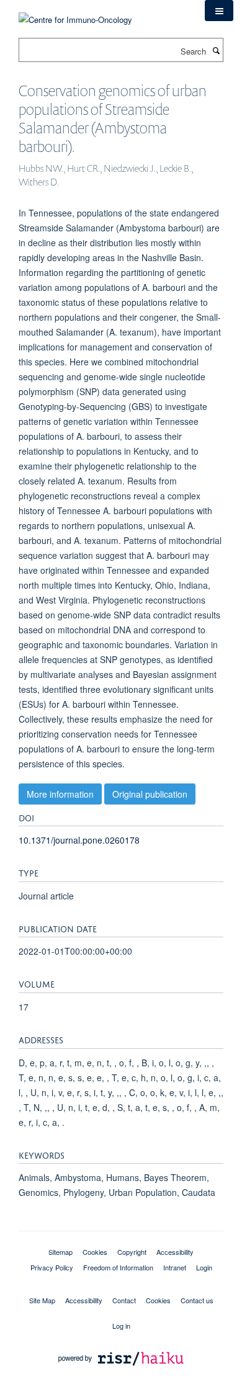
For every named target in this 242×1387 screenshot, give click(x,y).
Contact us (197, 1300)
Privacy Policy (51, 1267)
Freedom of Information (118, 1267)
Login (204, 1267)
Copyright (131, 1252)
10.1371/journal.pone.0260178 (79, 840)
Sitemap (60, 1252)
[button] (219, 10)
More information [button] (60, 794)
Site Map (42, 1300)
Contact (124, 1300)
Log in (121, 1326)
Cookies (95, 1252)
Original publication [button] (149, 794)
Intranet (174, 1267)
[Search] (216, 50)
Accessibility (175, 1252)
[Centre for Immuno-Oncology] (75, 12)
